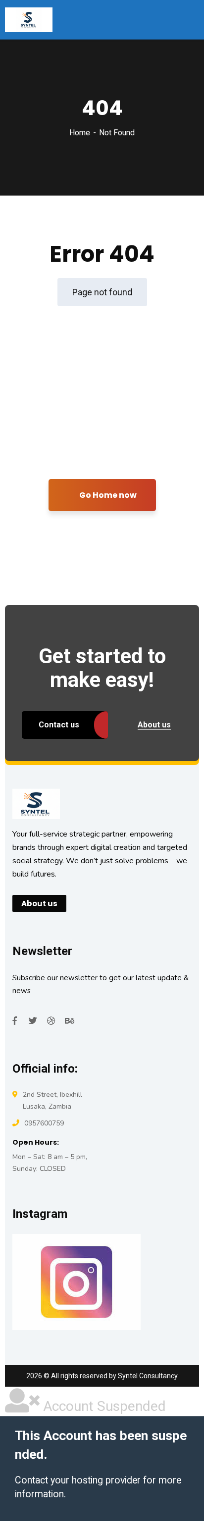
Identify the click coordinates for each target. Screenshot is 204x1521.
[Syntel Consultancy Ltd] (28, 19)
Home (79, 132)
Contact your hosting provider (78, 1480)
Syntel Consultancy (148, 1376)
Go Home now (107, 495)
